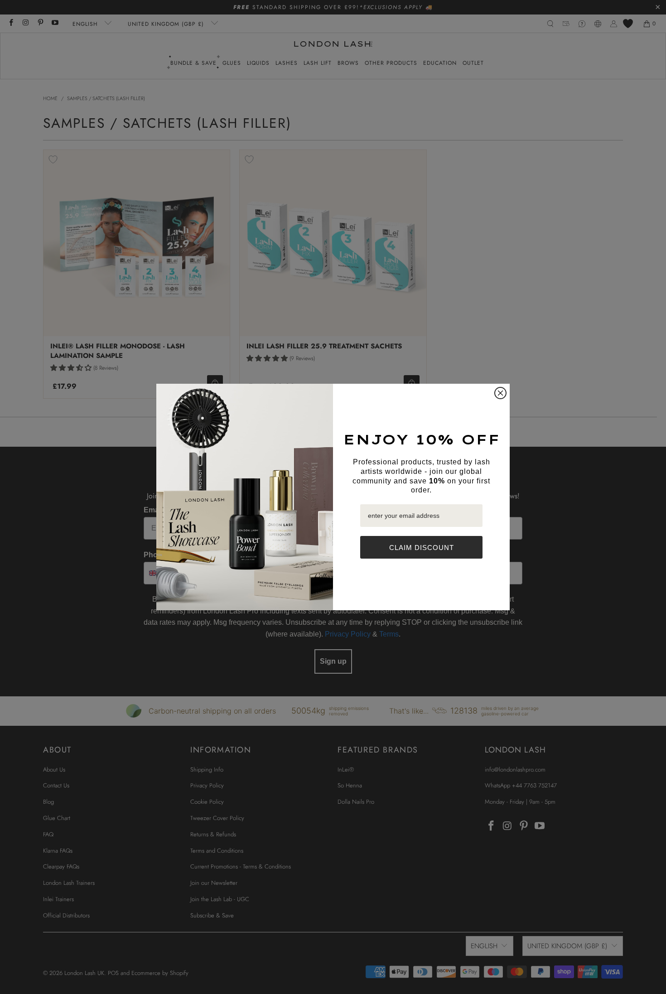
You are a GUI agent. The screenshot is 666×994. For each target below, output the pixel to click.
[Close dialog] (500, 393)
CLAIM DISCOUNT (421, 547)
